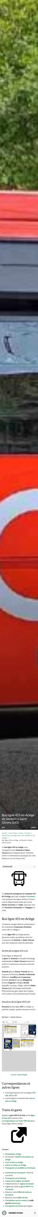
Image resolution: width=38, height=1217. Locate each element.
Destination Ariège (13, 1154)
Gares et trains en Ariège (15, 1165)
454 (6, 1095)
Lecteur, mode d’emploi (19, 1075)
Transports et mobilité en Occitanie (20, 1168)
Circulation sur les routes (16, 1200)
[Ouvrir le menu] (35, 1213)
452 (33, 1093)
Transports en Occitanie (15, 1178)
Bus (3, 827)
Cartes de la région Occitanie (17, 1181)
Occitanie (31, 896)
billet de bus (23, 1197)
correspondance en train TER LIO (16, 1121)
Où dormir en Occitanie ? (15, 1172)
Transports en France (14, 1206)
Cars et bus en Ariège (14, 1162)
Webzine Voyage (16, 1213)
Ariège (33, 827)
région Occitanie (27, 1184)
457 (15, 1095)
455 (10, 1095)
